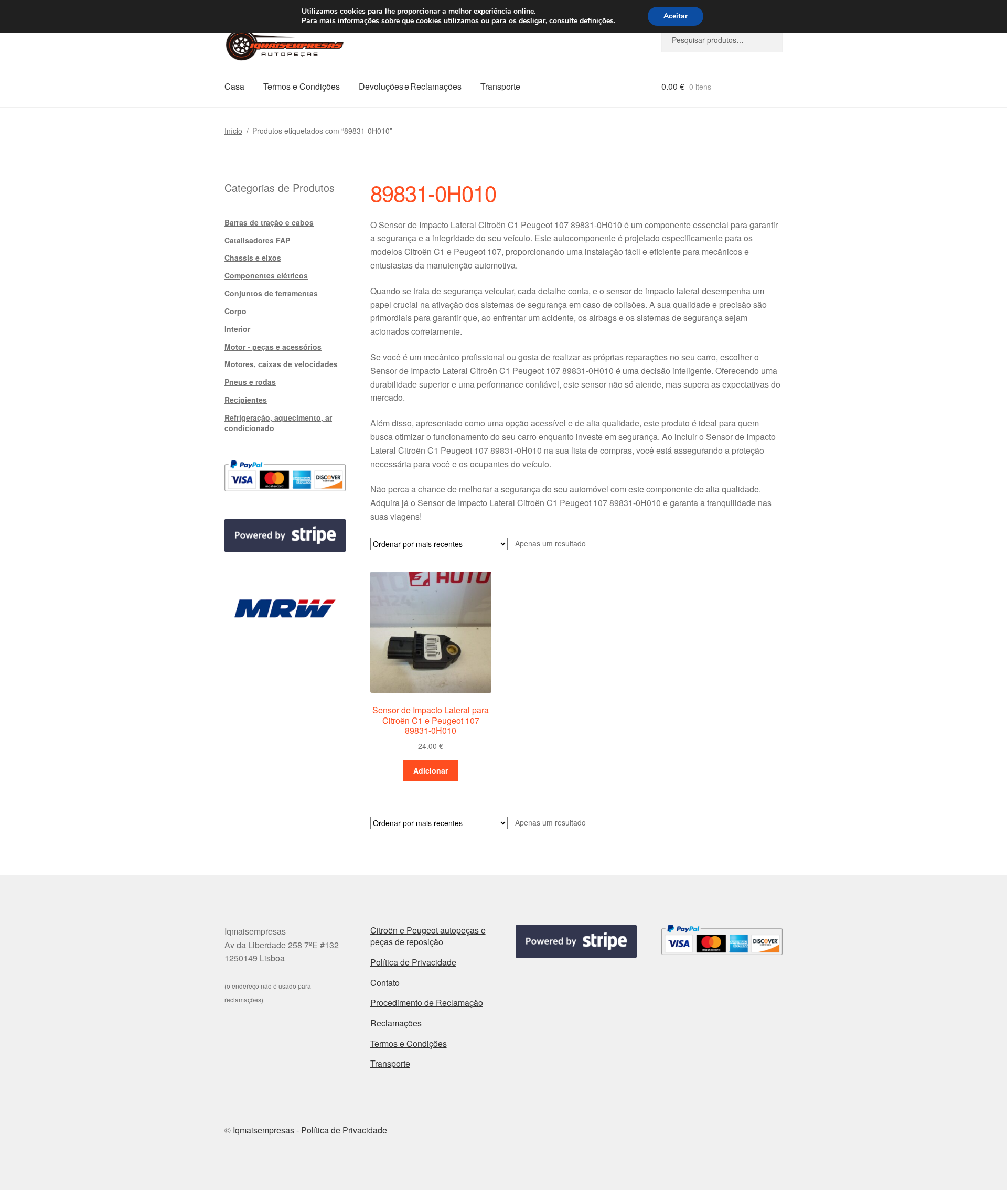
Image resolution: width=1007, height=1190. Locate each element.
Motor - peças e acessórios (273, 346)
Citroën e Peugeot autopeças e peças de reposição (428, 936)
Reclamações (396, 1023)
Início (233, 130)
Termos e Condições (301, 86)
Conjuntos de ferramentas (271, 293)
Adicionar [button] (430, 770)
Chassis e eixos (252, 257)
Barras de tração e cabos (269, 222)
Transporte (500, 86)
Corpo (235, 311)
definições (597, 21)
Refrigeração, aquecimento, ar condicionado (278, 422)
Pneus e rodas (250, 382)
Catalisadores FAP (257, 240)
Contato (385, 983)
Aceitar (675, 16)
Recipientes (245, 399)
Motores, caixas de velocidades (281, 364)
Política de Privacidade (413, 962)
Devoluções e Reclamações (410, 86)
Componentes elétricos (266, 275)
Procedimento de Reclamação (426, 1002)
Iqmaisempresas (263, 1130)
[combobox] (722, 39)
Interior (237, 329)
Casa (234, 86)
